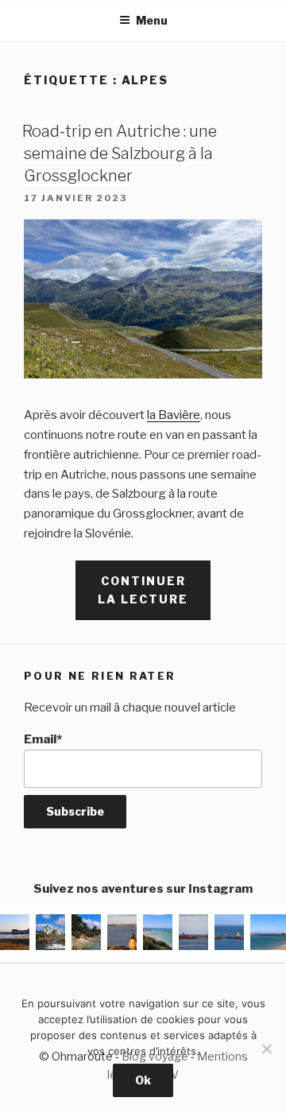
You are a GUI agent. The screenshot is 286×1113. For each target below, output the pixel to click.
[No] (266, 1049)
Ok (143, 1080)
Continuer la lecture (154, 596)
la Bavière (173, 415)
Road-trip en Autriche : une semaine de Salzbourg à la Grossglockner (119, 153)
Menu (152, 20)
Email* (43, 739)
